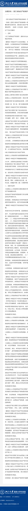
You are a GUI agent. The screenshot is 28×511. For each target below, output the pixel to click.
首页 (26, 3)
